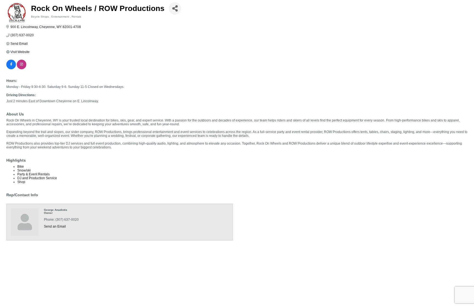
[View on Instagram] (21, 68)
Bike (20, 166)
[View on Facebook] (11, 68)
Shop (21, 182)
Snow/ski (24, 170)
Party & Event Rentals (33, 174)
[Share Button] (175, 8)
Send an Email (55, 226)
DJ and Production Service (37, 178)
